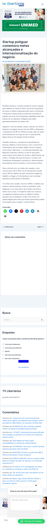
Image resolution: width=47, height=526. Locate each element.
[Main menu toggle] (42, 4)
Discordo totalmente (12, 358)
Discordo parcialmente (13, 355)
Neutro (7, 351)
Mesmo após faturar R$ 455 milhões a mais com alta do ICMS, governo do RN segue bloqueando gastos (21, 481)
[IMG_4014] (23, 14)
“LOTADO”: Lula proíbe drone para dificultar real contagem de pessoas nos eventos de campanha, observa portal (23, 434)
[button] (31, 521)
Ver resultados (23, 367)
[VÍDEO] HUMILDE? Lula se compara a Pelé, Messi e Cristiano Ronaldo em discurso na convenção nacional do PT (23, 460)
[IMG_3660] (23, 25)
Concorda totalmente (12, 344)
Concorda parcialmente (13, 348)
